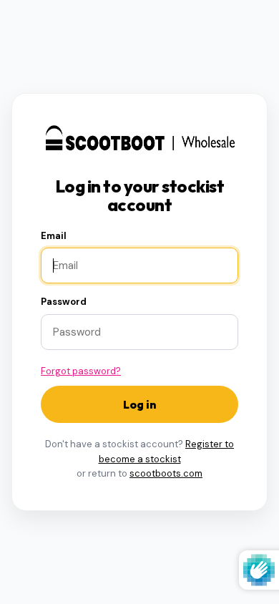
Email (54, 236)
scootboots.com (165, 473)
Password (64, 302)
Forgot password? (81, 371)
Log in (139, 404)
